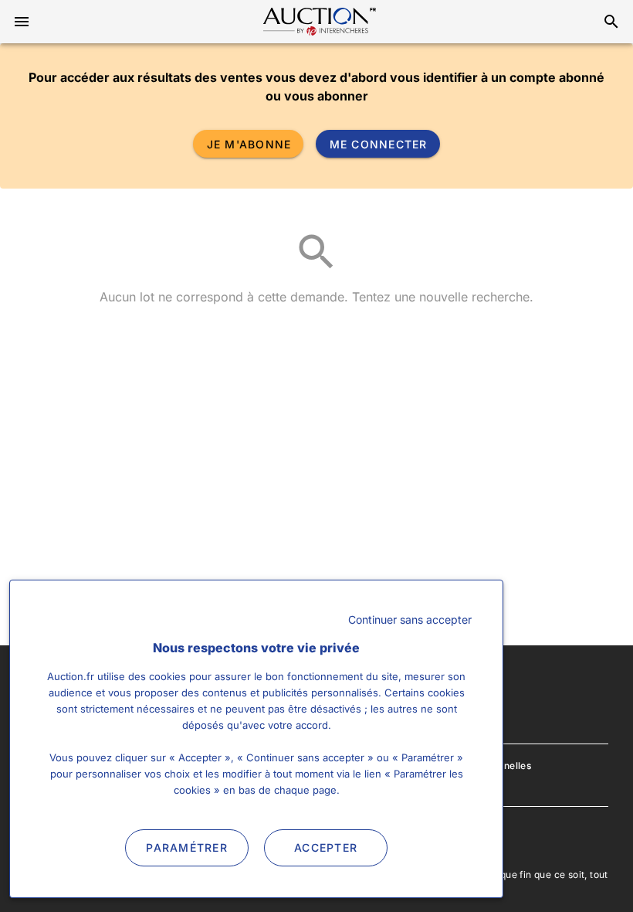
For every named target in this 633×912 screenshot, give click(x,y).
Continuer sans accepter (410, 619)
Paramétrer (187, 847)
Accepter (325, 847)
